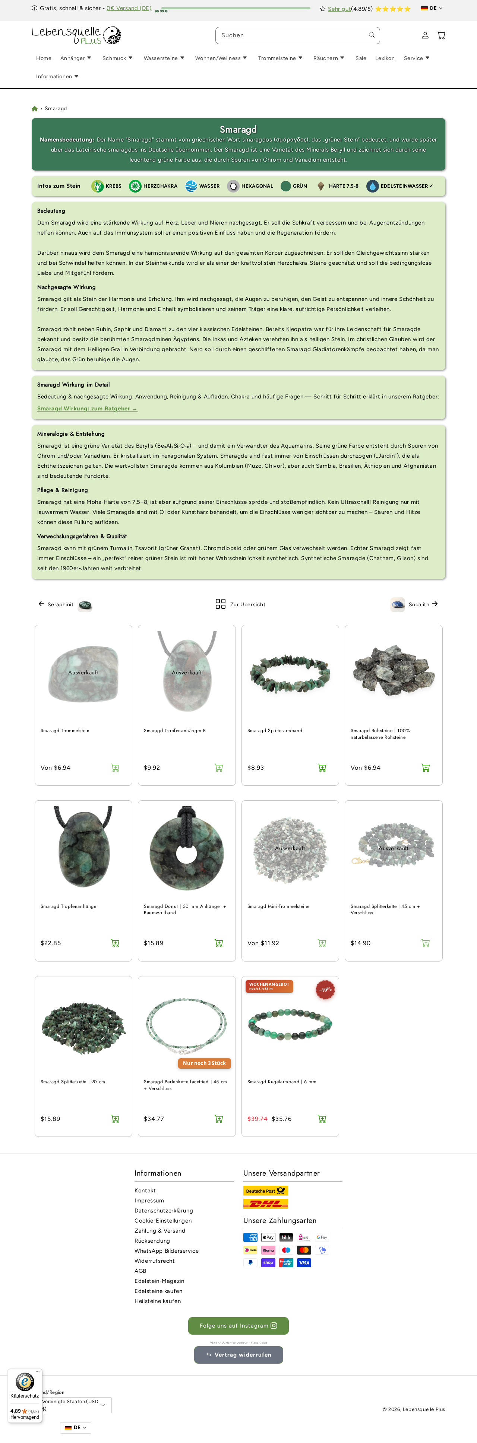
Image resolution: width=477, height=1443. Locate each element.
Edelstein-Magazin (159, 1281)
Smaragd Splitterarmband (275, 731)
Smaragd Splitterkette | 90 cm (73, 1082)
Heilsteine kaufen (158, 1301)
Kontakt (145, 1190)
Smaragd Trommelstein (65, 731)
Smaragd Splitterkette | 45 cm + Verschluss (385, 909)
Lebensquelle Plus (424, 1409)
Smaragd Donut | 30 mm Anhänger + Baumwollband (185, 909)
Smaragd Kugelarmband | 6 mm (282, 1082)
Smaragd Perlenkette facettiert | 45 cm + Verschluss (185, 1085)
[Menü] (37, 1373)
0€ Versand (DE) (129, 8)
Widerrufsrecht (155, 1261)
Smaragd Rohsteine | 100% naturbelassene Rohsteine (380, 734)
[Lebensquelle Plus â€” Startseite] (76, 35)
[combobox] (298, 35)
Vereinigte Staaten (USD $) (70, 1405)
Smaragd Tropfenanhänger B (175, 731)
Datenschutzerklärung (164, 1210)
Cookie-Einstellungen (163, 1220)
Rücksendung (152, 1240)
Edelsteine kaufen (158, 1291)
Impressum (149, 1200)
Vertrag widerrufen (243, 1354)
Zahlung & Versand (160, 1230)
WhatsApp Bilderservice (167, 1250)
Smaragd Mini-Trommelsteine (278, 906)
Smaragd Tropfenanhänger (69, 906)
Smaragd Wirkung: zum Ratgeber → (87, 408)
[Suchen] (371, 35)
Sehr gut (339, 9)
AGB (140, 1271)
